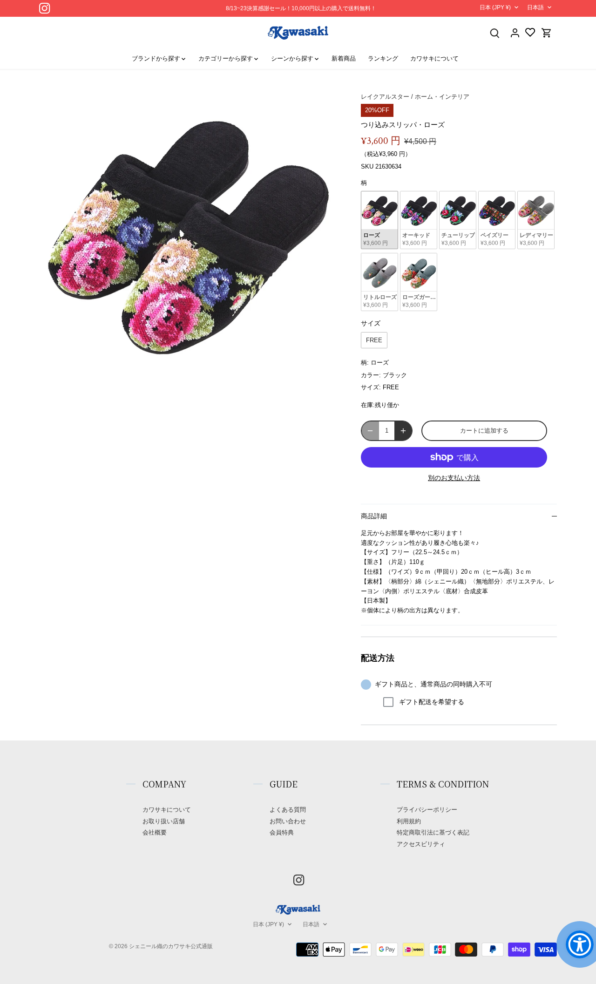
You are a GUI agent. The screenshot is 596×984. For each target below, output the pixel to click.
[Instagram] (44, 8)
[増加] (403, 431)
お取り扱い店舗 (163, 821)
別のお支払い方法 (454, 477)
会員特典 (282, 832)
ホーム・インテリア (442, 96)
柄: (365, 362)
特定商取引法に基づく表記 (433, 832)
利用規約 (409, 821)
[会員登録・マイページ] (515, 33)
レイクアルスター (385, 96)
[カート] (546, 33)
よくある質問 (288, 809)
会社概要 (154, 832)
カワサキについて (166, 809)
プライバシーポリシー (427, 809)
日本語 (535, 7)
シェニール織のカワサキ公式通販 (171, 946)
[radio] (379, 220)
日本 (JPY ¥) (495, 7)
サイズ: (371, 387)
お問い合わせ (288, 821)
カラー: (371, 375)
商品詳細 (374, 516)
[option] (189, 234)
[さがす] (494, 33)
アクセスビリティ (421, 844)
